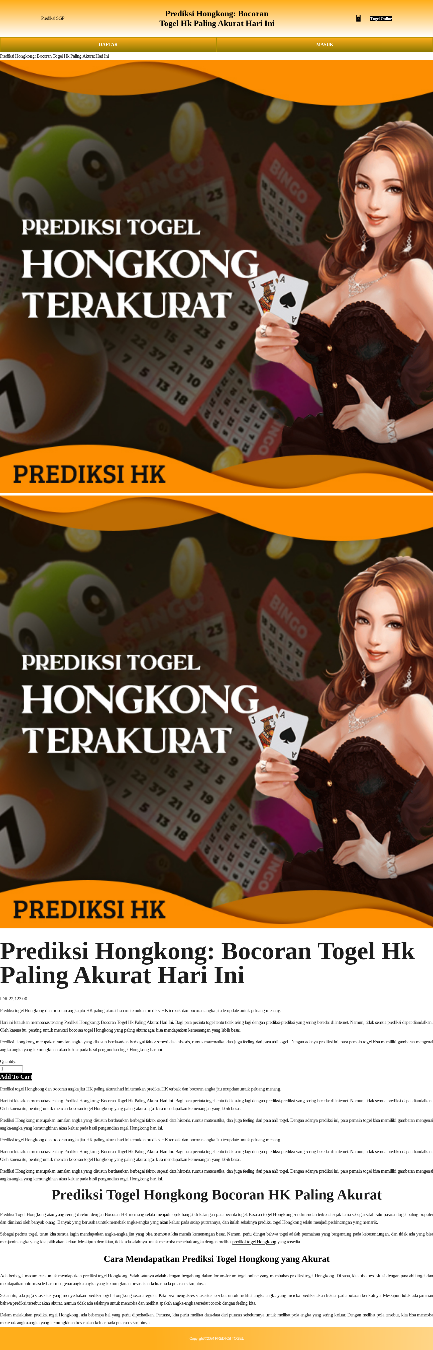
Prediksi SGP (53, 18)
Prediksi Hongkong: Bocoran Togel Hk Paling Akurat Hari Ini (54, 56)
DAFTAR (108, 44)
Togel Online (381, 19)
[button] (16, 1076)
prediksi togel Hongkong (254, 1241)
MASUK (324, 44)
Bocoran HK (116, 1214)
